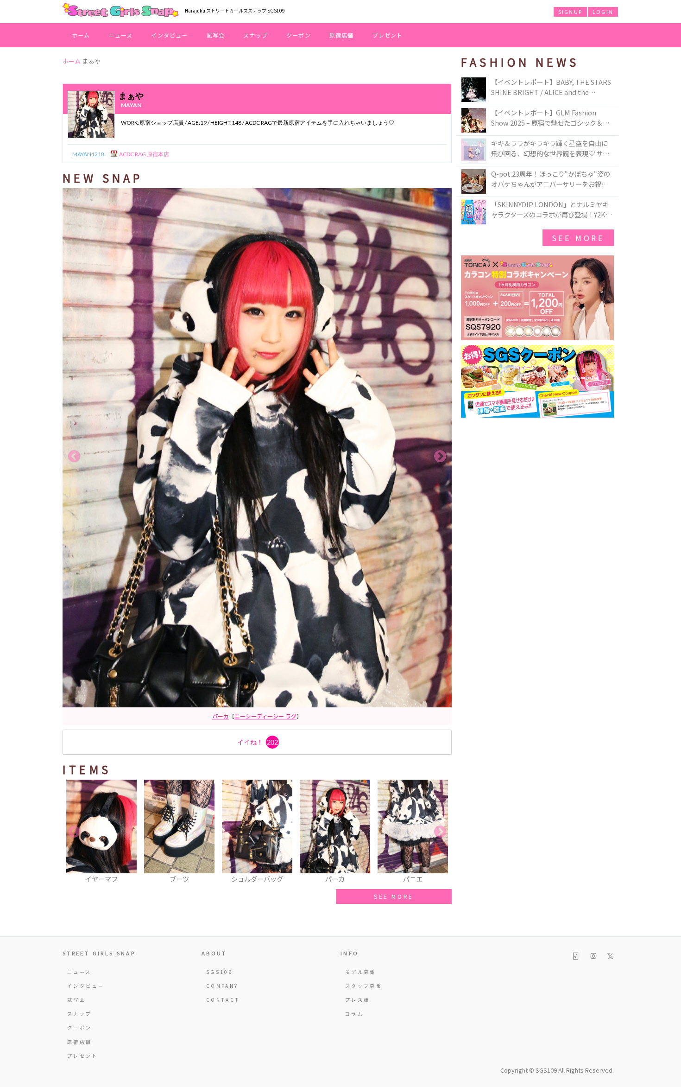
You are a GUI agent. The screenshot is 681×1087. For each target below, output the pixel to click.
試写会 (216, 35)
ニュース (121, 35)
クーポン (298, 35)
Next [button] (440, 457)
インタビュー (169, 35)
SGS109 (219, 971)
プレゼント (387, 35)
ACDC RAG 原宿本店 (143, 154)
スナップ (255, 35)
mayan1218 (88, 154)
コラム (354, 1013)
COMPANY (222, 985)
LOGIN (603, 11)
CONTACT (223, 999)
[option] (257, 456)
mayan (131, 105)
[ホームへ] (120, 10)
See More (578, 237)
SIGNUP (570, 11)
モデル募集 (360, 971)
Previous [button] (74, 457)
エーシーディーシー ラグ (265, 716)
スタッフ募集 (363, 985)
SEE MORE (394, 896)
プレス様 (357, 999)
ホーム (81, 35)
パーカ (220, 716)
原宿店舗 (341, 35)
